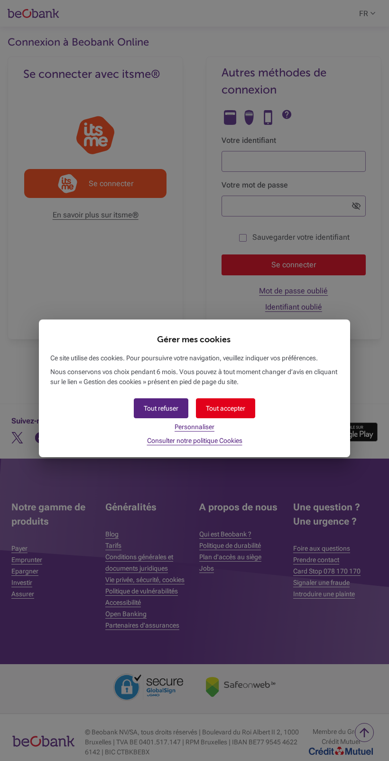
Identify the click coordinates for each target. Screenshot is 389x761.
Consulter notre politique (194, 440)
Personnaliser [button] (194, 427)
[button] (225, 408)
